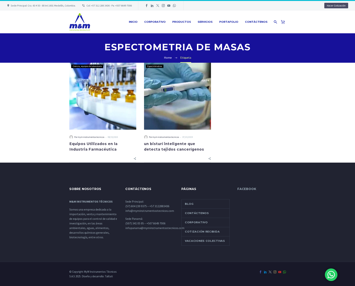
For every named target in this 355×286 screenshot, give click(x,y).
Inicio (133, 21)
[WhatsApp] (174, 5)
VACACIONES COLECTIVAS (205, 241)
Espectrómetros (154, 66)
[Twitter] (157, 5)
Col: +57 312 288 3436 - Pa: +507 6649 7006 (109, 5)
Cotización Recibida (202, 231)
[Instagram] (163, 5)
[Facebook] (146, 5)
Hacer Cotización (336, 5)
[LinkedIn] (152, 5)
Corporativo (155, 21)
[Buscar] (275, 22)
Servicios (205, 21)
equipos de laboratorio (91, 66)
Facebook (246, 189)
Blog (189, 204)
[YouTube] (169, 5)
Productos (181, 21)
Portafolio (228, 21)
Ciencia (76, 66)
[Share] (134, 158)
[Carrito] (284, 22)
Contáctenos (256, 21)
